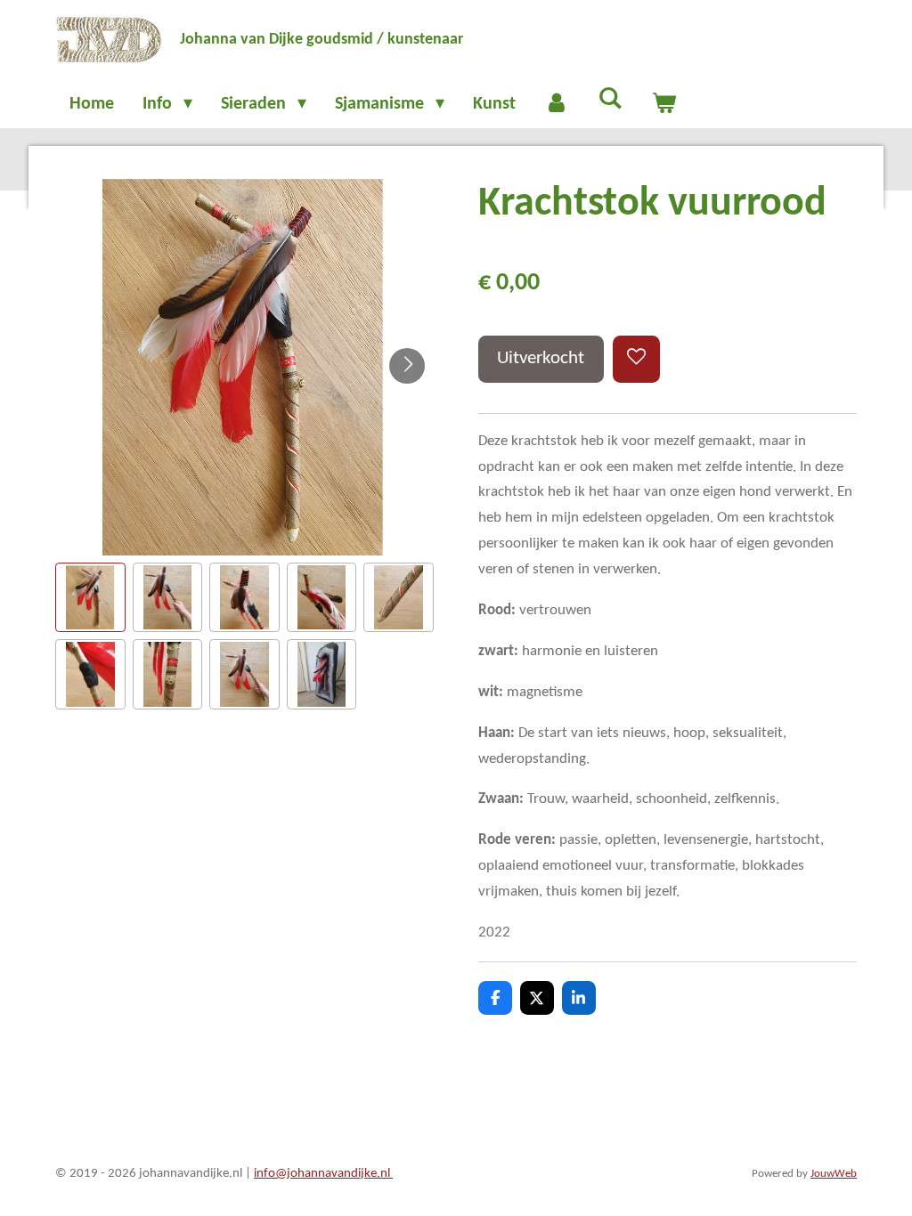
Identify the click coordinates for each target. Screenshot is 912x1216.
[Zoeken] (610, 99)
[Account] (556, 104)
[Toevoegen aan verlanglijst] (636, 359)
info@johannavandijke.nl (323, 1173)
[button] (90, 598)
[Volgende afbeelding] (407, 366)
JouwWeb (833, 1174)
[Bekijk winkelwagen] (663, 104)
